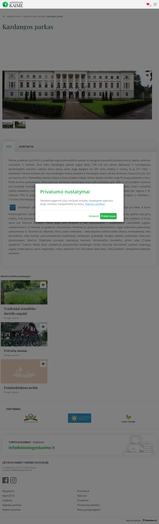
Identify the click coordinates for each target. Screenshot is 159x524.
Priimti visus (108, 216)
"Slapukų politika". (95, 204)
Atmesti (94, 216)
